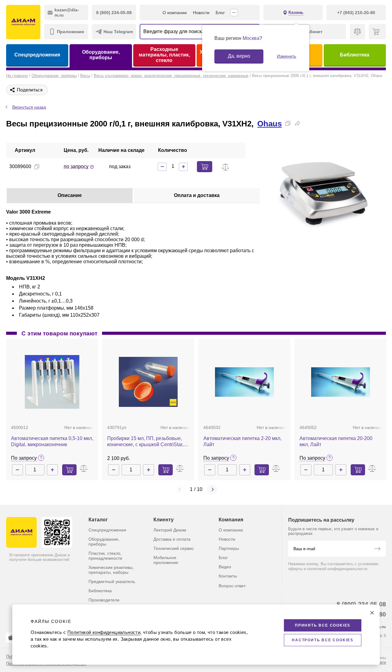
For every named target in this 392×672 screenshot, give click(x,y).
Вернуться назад (29, 107)
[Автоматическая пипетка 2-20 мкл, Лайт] (244, 382)
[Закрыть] (372, 612)
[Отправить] (377, 549)
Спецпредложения (37, 54)
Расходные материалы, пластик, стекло (164, 55)
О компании (175, 12)
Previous (180, 489)
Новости (201, 12)
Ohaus (269, 123)
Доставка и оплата (171, 539)
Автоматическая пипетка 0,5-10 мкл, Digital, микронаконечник (52, 441)
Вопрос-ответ (232, 585)
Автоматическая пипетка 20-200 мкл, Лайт (336, 441)
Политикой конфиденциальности (103, 632)
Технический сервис (173, 548)
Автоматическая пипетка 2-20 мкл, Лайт (242, 441)
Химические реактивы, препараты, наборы (111, 570)
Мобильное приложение (165, 560)
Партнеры (229, 548)
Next (212, 489)
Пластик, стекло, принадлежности (105, 556)
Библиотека (354, 54)
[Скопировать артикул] (36, 167)
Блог (220, 12)
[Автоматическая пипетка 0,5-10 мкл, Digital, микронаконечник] (52, 382)
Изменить (286, 56)
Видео (225, 566)
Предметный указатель (112, 581)
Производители (104, 599)
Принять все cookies (322, 625)
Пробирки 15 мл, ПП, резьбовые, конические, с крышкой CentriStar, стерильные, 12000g (145, 442)
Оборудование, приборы (101, 54)
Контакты (228, 576)
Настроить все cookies (322, 640)
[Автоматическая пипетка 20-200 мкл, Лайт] (340, 382)
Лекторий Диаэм (169, 529)
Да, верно (239, 56)
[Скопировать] (288, 123)
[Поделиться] (297, 123)
